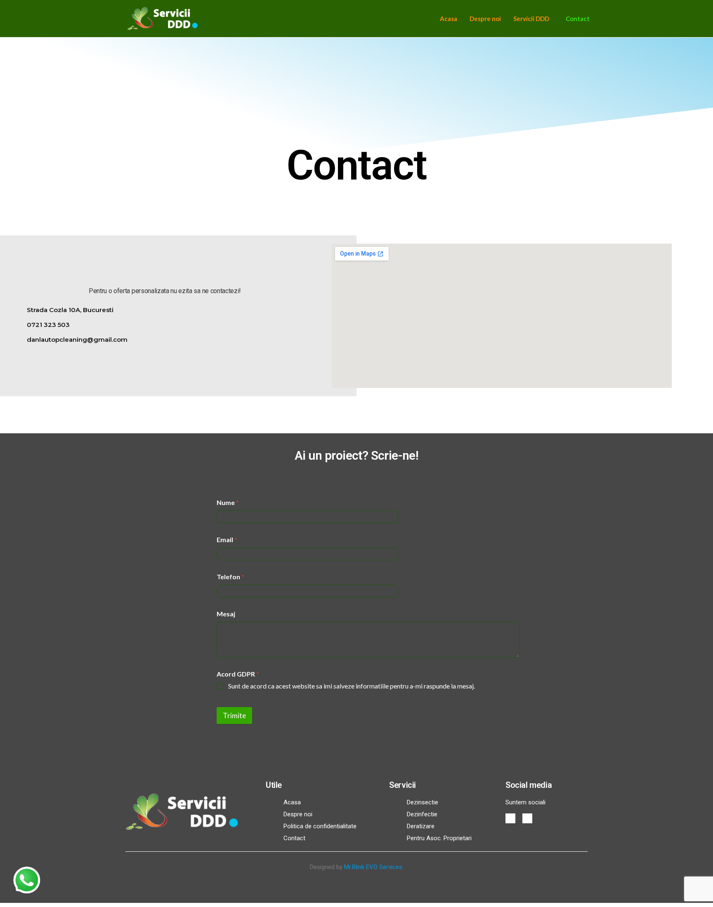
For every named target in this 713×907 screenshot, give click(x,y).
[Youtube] (527, 818)
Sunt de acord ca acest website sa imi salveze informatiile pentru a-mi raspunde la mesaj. (351, 686)
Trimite (234, 715)
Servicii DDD (531, 18)
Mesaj (226, 614)
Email (227, 539)
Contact (578, 18)
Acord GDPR (238, 674)
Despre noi (485, 18)
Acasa (448, 18)
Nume (228, 502)
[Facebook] (510, 818)
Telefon (230, 576)
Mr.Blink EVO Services (373, 867)
